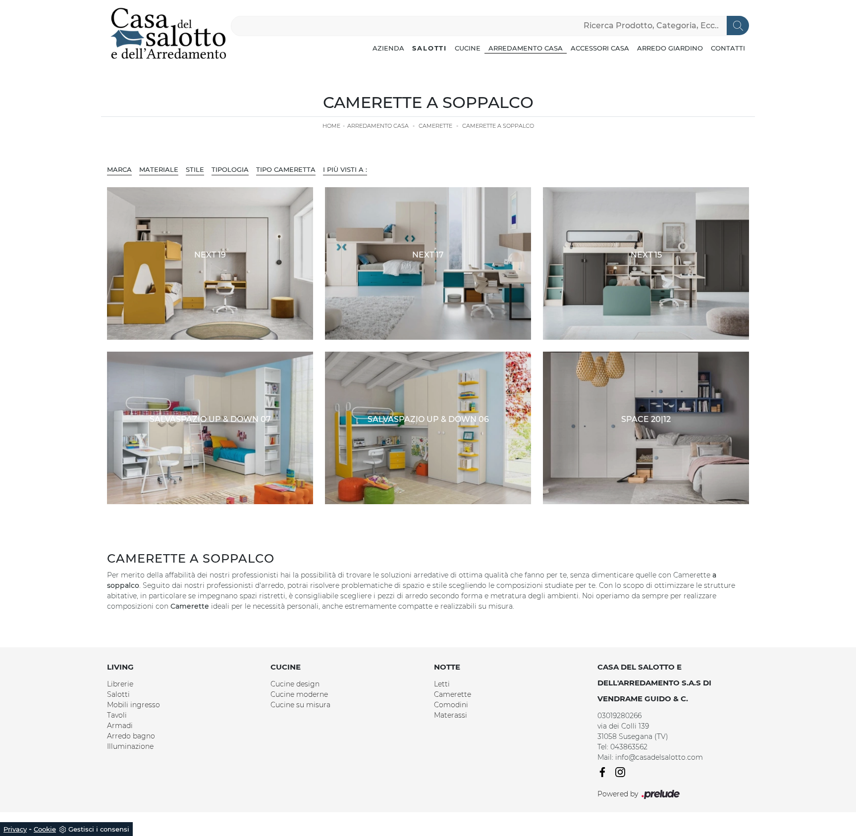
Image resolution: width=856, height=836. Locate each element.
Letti (442, 683)
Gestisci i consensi (98, 829)
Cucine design (295, 683)
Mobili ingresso (133, 704)
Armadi (120, 725)
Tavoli (117, 715)
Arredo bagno (131, 736)
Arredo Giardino (670, 48)
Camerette (435, 125)
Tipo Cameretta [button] (286, 169)
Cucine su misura (300, 704)
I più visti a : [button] (345, 169)
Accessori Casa (600, 48)
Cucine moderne (299, 694)
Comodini (451, 704)
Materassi (450, 715)
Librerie (120, 683)
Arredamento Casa (525, 48)
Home (331, 125)
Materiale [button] (158, 169)
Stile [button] (195, 169)
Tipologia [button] (230, 169)
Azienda (388, 48)
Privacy (15, 829)
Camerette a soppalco (498, 125)
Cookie (45, 829)
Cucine (468, 48)
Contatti (728, 48)
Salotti (429, 48)
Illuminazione (130, 746)
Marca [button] (119, 169)
